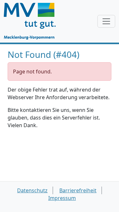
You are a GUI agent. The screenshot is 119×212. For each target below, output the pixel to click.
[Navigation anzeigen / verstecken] (106, 21)
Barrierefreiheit (77, 190)
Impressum (62, 198)
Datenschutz (32, 190)
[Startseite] (33, 21)
